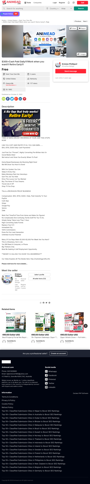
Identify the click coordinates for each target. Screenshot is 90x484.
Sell (82, 3)
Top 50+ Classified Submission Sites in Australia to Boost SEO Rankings (32, 414)
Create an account (58, 353)
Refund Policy (7, 407)
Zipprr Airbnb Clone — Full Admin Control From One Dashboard (73, 337)
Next (85, 21)
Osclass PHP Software (80, 393)
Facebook (52, 375)
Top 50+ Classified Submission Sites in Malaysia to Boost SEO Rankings (32, 425)
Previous (78, 21)
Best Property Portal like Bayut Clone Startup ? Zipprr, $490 (15, 337)
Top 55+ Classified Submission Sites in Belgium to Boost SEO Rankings (31, 467)
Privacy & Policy (8, 400)
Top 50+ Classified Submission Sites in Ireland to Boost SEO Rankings (31, 446)
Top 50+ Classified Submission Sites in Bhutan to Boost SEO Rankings (31, 421)
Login (55, 3)
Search (81, 8)
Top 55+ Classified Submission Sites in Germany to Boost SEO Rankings (32, 471)
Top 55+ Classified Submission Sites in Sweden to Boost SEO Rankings (31, 449)
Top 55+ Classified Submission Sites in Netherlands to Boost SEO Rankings (33, 457)
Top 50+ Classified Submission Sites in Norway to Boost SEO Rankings (31, 435)
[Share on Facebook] (43, 303)
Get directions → (11, 85)
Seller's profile (39, 274)
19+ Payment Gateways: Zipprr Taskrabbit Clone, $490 (44, 337)
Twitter (51, 383)
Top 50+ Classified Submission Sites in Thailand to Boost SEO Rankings (31, 439)
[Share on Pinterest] (49, 303)
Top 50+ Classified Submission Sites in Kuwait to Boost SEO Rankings (31, 432)
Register (62, 3)
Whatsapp (52, 371)
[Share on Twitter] (46, 303)
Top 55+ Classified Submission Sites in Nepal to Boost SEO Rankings (30, 411)
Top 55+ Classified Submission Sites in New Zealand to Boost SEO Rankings (33, 464)
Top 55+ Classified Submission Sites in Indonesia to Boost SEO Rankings (32, 442)
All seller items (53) (39, 278)
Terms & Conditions (10, 397)
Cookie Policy (7, 404)
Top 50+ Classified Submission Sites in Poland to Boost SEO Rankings (31, 453)
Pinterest (52, 379)
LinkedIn (51, 387)
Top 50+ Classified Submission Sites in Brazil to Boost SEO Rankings (30, 428)
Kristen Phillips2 (18, 275)
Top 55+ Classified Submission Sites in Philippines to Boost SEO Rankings (32, 460)
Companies (37, 3)
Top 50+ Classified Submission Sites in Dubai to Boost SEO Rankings (30, 418)
